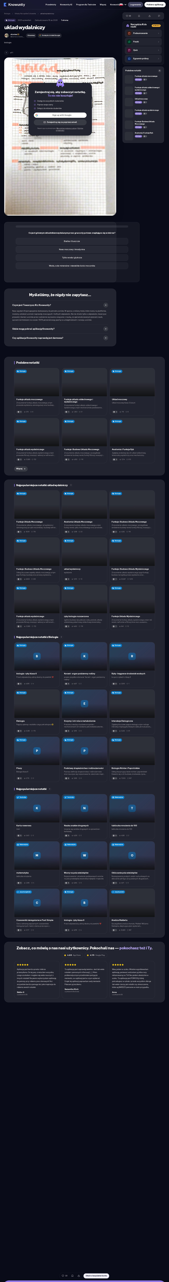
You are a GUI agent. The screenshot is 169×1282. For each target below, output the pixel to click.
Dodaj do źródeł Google (51, 35)
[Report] (159, 16)
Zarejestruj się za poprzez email (62, 122)
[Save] (139, 16)
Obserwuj (31, 35)
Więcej (19, 468)
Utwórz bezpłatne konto (96, 1276)
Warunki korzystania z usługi (67, 128)
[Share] (149, 16)
